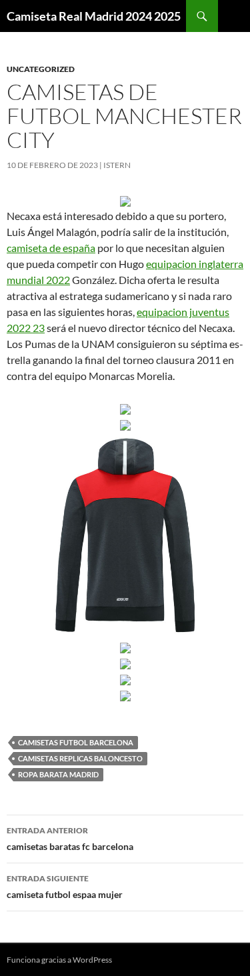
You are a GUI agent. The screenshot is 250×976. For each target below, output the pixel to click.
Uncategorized (41, 69)
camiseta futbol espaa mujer (65, 886)
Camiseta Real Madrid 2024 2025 (94, 16)
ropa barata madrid (58, 774)
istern (117, 165)
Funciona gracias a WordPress (59, 960)
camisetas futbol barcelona (75, 742)
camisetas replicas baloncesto (80, 758)
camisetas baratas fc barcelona (70, 838)
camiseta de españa (51, 247)
